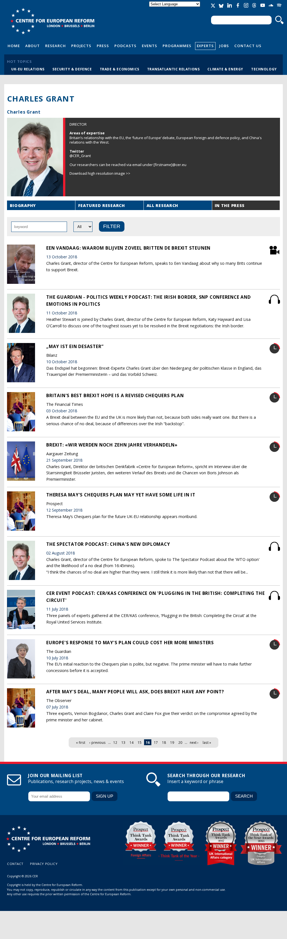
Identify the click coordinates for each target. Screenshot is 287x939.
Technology (264, 69)
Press (103, 45)
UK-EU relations (28, 69)
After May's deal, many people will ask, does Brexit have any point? (135, 692)
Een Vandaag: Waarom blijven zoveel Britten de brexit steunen (128, 248)
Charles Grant (24, 112)
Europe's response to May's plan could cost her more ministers (130, 642)
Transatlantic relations (173, 69)
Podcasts (125, 45)
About (32, 45)
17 (156, 742)
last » (207, 742)
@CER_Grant (80, 155)
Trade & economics (119, 69)
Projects (81, 45)
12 (115, 742)
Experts (205, 45)
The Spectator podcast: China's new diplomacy (108, 544)
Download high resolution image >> (100, 173)
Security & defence (72, 69)
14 (131, 742)
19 (172, 742)
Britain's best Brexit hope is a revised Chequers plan (115, 395)
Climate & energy (225, 69)
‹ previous (97, 742)
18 (164, 742)
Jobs (224, 45)
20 (180, 742)
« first (80, 742)
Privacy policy (43, 864)
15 (140, 742)
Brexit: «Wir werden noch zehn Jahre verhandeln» (112, 445)
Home (14, 45)
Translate (175, 9)
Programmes (177, 45)
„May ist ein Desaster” (74, 346)
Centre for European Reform (52, 21)
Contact (15, 864)
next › (194, 742)
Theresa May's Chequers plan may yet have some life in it (120, 495)
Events (149, 45)
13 (123, 742)
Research (55, 45)
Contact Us (247, 45)
